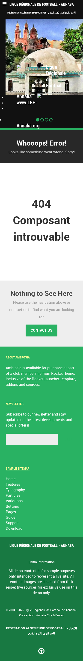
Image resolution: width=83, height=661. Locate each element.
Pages (11, 512)
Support (12, 523)
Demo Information (42, 562)
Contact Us (41, 330)
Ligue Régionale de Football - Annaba (41, 4)
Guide (10, 517)
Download (14, 528)
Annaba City (44, 615)
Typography (15, 490)
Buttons (12, 506)
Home (10, 479)
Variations (14, 501)
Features (13, 484)
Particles (13, 495)
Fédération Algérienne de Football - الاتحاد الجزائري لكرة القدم (41, 12)
